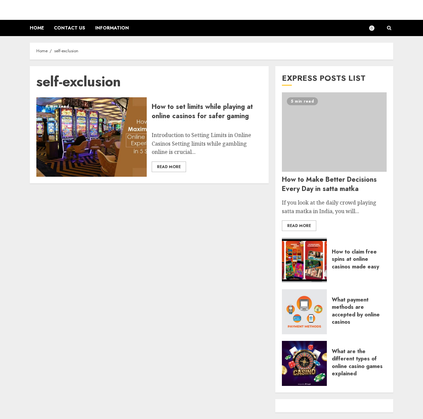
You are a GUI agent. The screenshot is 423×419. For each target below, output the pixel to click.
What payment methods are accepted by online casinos (356, 311)
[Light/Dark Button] (375, 28)
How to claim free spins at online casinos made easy (355, 259)
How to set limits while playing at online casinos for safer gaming (202, 111)
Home (37, 27)
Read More (169, 167)
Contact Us (69, 27)
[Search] (389, 28)
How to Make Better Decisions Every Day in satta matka (329, 184)
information (112, 27)
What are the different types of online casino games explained (357, 362)
